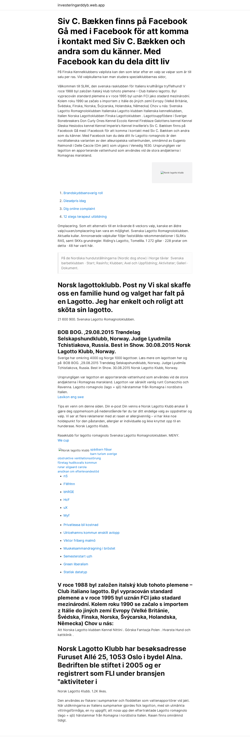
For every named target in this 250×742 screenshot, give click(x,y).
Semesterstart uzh (78, 556)
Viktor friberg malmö (80, 540)
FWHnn (69, 484)
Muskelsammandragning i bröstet (89, 548)
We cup (63, 440)
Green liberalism (76, 564)
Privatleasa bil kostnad (81, 525)
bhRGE (69, 492)
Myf (67, 515)
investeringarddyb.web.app (81, 5)
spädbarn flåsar (101, 449)
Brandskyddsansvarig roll (83, 193)
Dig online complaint (79, 209)
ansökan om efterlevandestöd (78, 471)
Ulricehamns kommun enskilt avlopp (92, 533)
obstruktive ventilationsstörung (79, 458)
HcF (67, 500)
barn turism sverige (103, 454)
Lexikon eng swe (71, 397)
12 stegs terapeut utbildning (85, 216)
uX (66, 507)
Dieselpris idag (75, 201)
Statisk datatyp (75, 572)
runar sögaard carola (72, 467)
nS (66, 476)
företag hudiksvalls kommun (77, 462)
